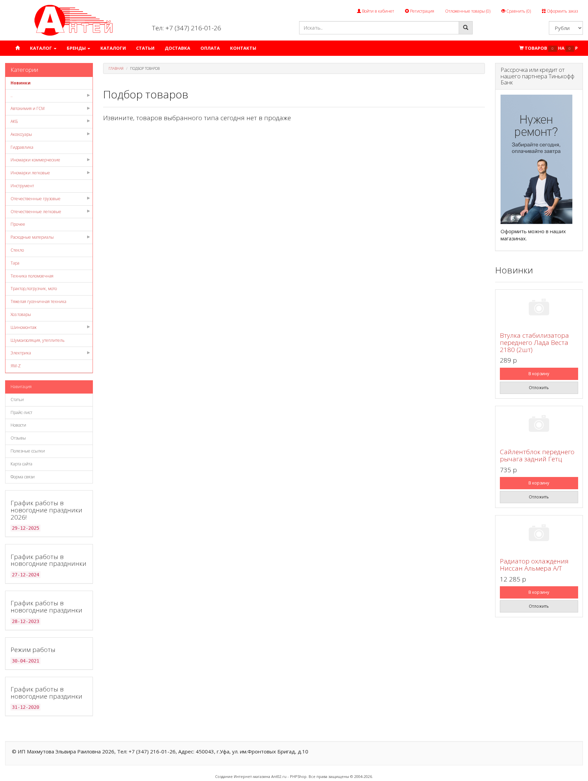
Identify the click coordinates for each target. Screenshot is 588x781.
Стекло (17, 250)
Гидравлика (22, 147)
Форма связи (23, 477)
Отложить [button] (539, 387)
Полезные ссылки (28, 451)
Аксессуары (21, 134)
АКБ (14, 121)
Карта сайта (21, 464)
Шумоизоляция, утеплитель (38, 340)
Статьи (145, 48)
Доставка (177, 48)
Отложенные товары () (467, 11)
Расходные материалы (32, 237)
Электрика (21, 353)
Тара (15, 263)
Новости (18, 425)
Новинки (21, 83)
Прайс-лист (21, 412)
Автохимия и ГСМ (28, 108)
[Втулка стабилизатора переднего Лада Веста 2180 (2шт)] (539, 308)
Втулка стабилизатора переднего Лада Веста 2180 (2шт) (534, 342)
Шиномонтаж (23, 327)
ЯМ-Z (16, 366)
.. (12, 95)
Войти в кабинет (377, 11)
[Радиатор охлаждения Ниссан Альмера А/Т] (539, 534)
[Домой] (17, 48)
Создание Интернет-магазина (242, 776)
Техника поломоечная (32, 276)
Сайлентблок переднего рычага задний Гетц (537, 455)
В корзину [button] (538, 374)
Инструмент (22, 186)
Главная (116, 68)
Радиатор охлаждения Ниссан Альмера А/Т (534, 565)
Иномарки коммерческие (35, 160)
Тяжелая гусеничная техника (38, 301)
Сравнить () (518, 11)
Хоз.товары (21, 314)
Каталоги (113, 48)
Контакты (243, 48)
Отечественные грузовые (36, 199)
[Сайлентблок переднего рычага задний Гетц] (539, 425)
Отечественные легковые (36, 211)
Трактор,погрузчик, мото (34, 288)
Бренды (77, 48)
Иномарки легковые (30, 173)
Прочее (18, 224)
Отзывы (18, 438)
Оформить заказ (562, 11)
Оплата (210, 48)
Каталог (41, 48)
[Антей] (73, 20)
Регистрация (421, 11)
